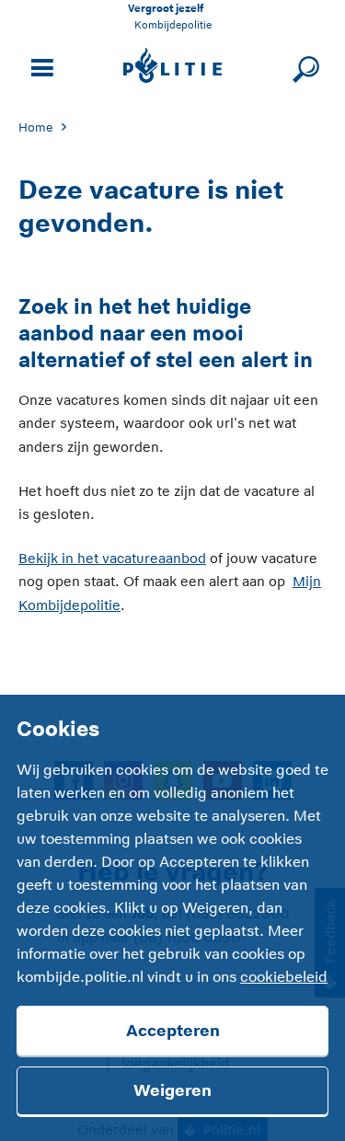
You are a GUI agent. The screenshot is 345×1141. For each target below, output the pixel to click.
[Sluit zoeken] (303, 66)
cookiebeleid (284, 977)
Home (35, 127)
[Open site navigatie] (39, 66)
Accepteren (173, 1030)
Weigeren (172, 1090)
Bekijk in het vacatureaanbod (112, 558)
